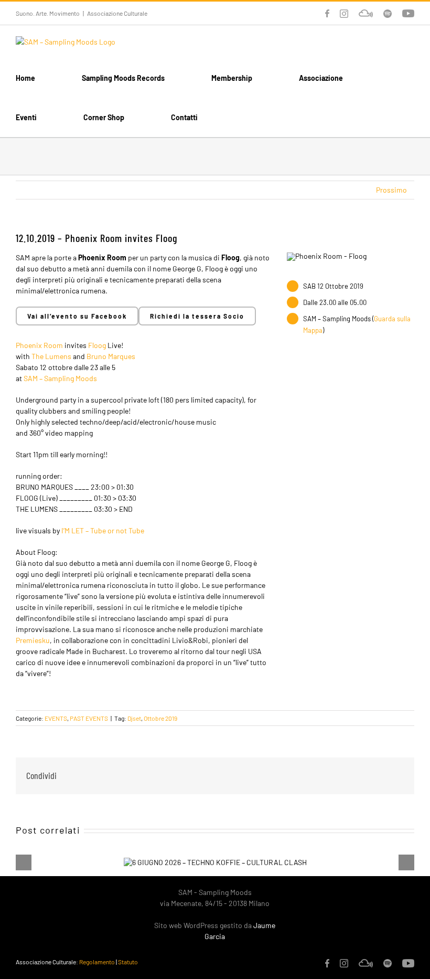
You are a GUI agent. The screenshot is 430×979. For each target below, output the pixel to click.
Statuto (128, 961)
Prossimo (391, 189)
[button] (247, 117)
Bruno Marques (111, 356)
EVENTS (56, 718)
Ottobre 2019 (160, 718)
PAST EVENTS (89, 718)
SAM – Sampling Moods (60, 378)
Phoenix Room (39, 345)
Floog (97, 345)
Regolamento (97, 961)
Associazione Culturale (117, 13)
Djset (134, 718)
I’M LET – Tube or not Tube (102, 530)
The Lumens (51, 356)
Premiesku (33, 640)
